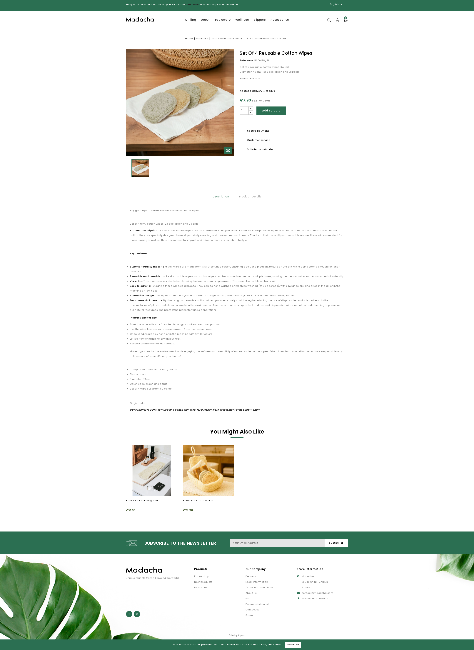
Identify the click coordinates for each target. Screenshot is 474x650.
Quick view (131, 450)
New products (203, 582)
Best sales (200, 587)
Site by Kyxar (237, 635)
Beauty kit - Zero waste (198, 500)
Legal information (257, 582)
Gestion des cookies (315, 598)
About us (251, 593)
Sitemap (251, 615)
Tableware (223, 20)
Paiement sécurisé (258, 604)
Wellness (242, 20)
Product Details (250, 196)
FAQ (248, 598)
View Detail (131, 457)
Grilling (190, 20)
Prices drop (201, 576)
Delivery (251, 576)
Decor (205, 20)
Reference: (247, 60)
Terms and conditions (259, 587)
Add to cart (271, 110)
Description (221, 196)
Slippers (260, 20)
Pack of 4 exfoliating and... (143, 500)
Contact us (252, 609)
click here (274, 644)
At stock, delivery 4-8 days (257, 91)
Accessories (280, 20)
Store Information (310, 569)
